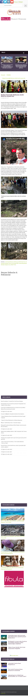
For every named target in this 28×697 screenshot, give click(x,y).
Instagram (8, 1)
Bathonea (11, 261)
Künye (16, 2)
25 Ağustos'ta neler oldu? (6, 429)
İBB (17, 263)
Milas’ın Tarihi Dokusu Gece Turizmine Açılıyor (11, 422)
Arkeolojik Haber (13, 692)
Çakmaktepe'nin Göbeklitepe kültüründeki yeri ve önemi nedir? (17, 676)
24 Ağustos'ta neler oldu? (6, 435)
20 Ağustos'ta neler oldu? (6, 454)
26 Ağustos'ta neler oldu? (6, 411)
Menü (3, 52)
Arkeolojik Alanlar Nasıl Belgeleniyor (14, 664)
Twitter (5, 1)
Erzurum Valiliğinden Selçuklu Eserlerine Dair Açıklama (12, 414)
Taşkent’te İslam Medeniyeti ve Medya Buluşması (11, 420)
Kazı (10, 264)
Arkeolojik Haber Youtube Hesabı (11, 1)
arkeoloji (7, 261)
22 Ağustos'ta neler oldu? (6, 449)
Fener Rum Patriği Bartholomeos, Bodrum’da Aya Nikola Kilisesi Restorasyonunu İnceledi (13, 408)
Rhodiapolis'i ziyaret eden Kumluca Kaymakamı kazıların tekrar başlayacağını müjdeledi (17, 642)
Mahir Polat (13, 264)
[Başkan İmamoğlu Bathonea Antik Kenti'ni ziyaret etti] (14, 86)
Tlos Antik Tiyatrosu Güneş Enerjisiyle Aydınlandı (15, 670)
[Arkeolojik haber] (14, 12)
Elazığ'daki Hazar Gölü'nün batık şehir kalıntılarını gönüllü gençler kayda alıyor (17, 636)
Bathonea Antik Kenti (18, 261)
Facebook (1, 1)
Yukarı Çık (3, 693)
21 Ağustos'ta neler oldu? (6, 452)
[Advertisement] (14, 36)
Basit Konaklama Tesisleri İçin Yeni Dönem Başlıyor (12, 401)
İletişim (21, 2)
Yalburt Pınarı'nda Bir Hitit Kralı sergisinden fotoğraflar (16, 648)
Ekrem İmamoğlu (12, 263)
